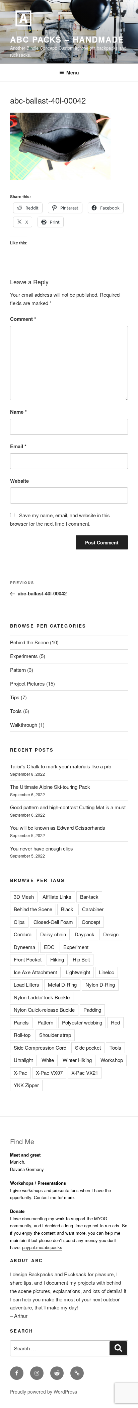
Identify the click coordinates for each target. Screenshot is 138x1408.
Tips (14, 697)
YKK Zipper (26, 1085)
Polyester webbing (82, 1022)
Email (18, 446)
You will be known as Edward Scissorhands (57, 827)
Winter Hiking (77, 1059)
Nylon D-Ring (100, 984)
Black (67, 909)
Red (115, 1022)
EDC (49, 946)
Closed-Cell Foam (53, 921)
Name (18, 411)
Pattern (18, 669)
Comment (23, 318)
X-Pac (20, 1072)
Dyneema (24, 946)
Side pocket (88, 1047)
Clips (19, 921)
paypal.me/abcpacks (42, 1247)
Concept (91, 921)
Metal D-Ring (62, 984)
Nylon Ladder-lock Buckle (42, 997)
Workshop (111, 1059)
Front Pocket (28, 959)
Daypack (84, 934)
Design (111, 934)
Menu (72, 72)
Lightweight (78, 972)
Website (19, 480)
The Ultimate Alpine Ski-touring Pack (50, 786)
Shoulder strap (55, 1034)
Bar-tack (89, 896)
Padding (92, 1009)
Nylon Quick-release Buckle (44, 1009)
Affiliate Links (57, 896)
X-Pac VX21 (84, 1072)
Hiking (57, 959)
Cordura (22, 934)
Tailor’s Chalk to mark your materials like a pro (60, 766)
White (48, 1059)
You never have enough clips (41, 848)
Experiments (24, 655)
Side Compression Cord (40, 1047)
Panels (21, 1022)
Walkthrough (23, 724)
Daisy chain (53, 934)
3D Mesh (24, 896)
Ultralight (23, 1059)
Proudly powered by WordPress (43, 1391)
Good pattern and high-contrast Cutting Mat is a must (68, 807)
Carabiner (93, 909)
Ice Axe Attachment (35, 972)
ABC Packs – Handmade (67, 39)
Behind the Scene (29, 642)
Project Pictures (27, 683)
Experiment (75, 946)
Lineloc (106, 972)
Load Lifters (26, 984)
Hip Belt (81, 959)
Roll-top (22, 1034)
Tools (16, 710)
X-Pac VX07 (49, 1072)
